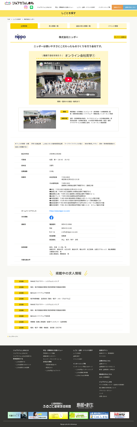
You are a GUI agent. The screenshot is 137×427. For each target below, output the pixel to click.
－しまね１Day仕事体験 (82, 375)
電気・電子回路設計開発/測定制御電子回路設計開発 (48, 287)
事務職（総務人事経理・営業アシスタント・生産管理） (49, 322)
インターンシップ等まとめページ (83, 367)
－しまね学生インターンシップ (84, 369)
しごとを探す (77, 353)
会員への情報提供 (104, 377)
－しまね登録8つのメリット (23, 365)
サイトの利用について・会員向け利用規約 (111, 385)
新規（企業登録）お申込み (107, 369)
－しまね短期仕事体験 (81, 372)
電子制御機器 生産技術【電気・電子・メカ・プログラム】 (50, 299)
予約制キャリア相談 (49, 353)
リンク (101, 393)
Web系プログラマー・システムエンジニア (44, 281)
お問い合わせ (103, 396)
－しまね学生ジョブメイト (52, 370)
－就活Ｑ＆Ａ (49, 367)
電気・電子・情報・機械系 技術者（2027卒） (46, 327)
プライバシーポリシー (105, 390)
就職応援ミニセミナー (49, 356)
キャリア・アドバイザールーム (52, 359)
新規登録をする (133, 25)
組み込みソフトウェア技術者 (40, 293)
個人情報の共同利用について (107, 388)
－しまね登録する (20, 362)
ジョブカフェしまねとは (20, 353)
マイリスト (102, 356)
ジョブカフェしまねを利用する (22, 356)
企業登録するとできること (107, 367)
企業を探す (76, 356)
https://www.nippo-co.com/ (59, 211)
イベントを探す (77, 359)
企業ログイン (103, 364)
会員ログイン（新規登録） (107, 353)
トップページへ (13, 336)
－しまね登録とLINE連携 (22, 367)
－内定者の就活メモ (50, 365)
